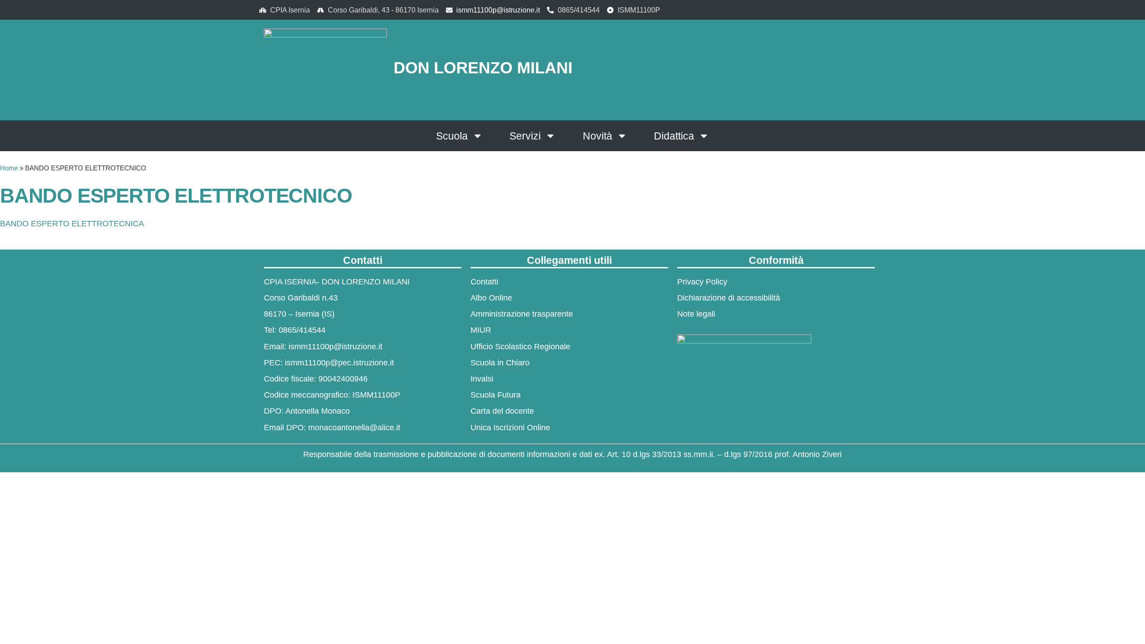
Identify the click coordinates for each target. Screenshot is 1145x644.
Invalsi (482, 378)
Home (9, 168)
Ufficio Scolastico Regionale (520, 346)
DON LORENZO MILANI (483, 68)
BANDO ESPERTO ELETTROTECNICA (72, 223)
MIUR (481, 330)
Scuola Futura (496, 394)
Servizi (525, 136)
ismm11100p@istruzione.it (498, 10)
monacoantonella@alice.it (354, 427)
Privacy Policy (702, 281)
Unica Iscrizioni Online (510, 427)
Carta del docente (502, 411)
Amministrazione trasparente (522, 313)
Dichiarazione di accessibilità (728, 297)
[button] (823, 68)
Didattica (674, 136)
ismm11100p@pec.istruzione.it (339, 362)
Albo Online (491, 297)
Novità (597, 136)
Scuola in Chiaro (500, 362)
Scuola (452, 136)
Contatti (484, 281)
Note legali (696, 313)
